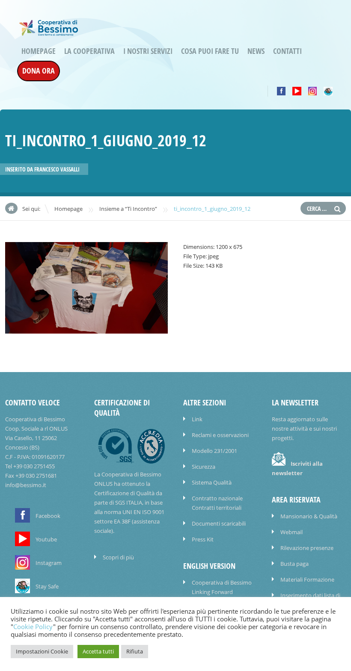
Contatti (287, 51)
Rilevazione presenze (306, 548)
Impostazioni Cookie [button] (42, 651)
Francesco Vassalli (57, 169)
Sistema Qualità (212, 482)
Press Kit (203, 539)
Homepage (38, 51)
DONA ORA (38, 70)
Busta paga (294, 564)
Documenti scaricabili (219, 523)
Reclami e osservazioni (220, 435)
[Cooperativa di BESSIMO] (48, 31)
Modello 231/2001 (214, 451)
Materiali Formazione (307, 579)
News (256, 51)
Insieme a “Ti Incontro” (128, 209)
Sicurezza (203, 466)
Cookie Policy (33, 627)
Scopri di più (118, 557)
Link (197, 419)
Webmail (291, 532)
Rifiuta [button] (134, 651)
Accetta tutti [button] (98, 651)
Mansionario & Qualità (308, 516)
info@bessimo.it (25, 485)
